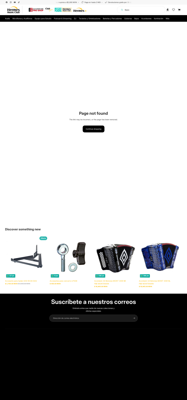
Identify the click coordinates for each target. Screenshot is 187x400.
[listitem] (167, 18)
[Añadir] (44, 274)
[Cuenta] (168, 10)
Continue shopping (93, 129)
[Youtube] (14, 2)
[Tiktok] (18, 2)
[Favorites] (173, 10)
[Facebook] (6, 2)
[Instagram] (10, 2)
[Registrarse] (134, 318)
